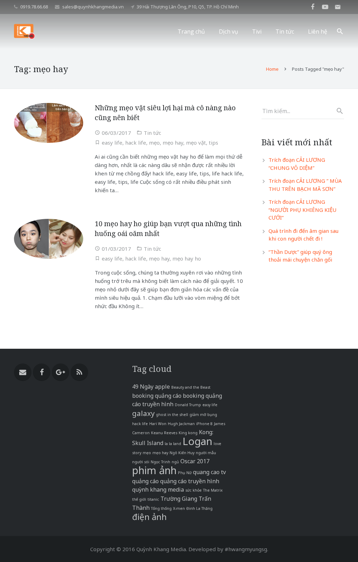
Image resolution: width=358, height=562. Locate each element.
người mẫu (206, 452)
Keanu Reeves (164, 432)
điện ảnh (149, 516)
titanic (153, 499)
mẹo (154, 142)
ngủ (175, 461)
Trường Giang (178, 498)
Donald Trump (188, 404)
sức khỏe (193, 490)
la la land (173, 443)
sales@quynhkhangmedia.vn (93, 7)
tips (213, 142)
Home (272, 69)
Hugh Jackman (181, 423)
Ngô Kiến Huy (182, 452)
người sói (140, 461)
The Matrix (213, 490)
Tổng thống (161, 508)
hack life (135, 142)
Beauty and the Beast (190, 387)
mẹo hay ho (186, 258)
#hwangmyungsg (246, 549)
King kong (188, 432)
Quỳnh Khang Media (161, 549)
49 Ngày (142, 386)
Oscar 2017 (194, 461)
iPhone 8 (204, 423)
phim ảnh (154, 470)
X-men (179, 508)
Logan (197, 441)
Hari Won (157, 423)
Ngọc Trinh (160, 461)
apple (162, 386)
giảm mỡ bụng (203, 414)
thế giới (139, 499)
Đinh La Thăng (199, 508)
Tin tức (152, 132)
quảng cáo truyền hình (189, 481)
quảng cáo (145, 481)
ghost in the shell (172, 414)
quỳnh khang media (158, 489)
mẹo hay (173, 142)
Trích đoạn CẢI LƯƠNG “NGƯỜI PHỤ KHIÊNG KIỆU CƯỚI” (302, 209)
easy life (112, 142)
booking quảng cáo (156, 396)
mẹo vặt (196, 142)
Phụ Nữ (185, 472)
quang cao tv (209, 472)
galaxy (143, 413)
